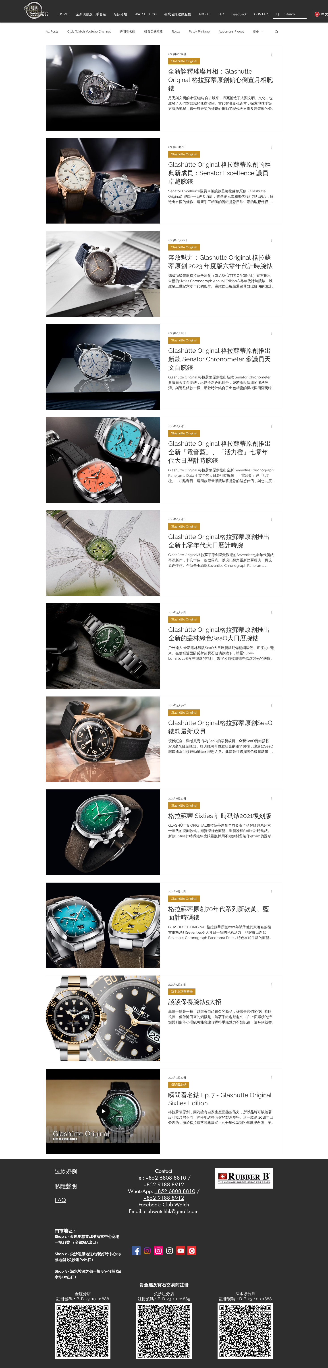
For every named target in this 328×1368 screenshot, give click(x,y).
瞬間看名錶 (127, 31)
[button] (276, 32)
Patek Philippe (199, 31)
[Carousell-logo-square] (191, 1250)
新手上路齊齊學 (182, 991)
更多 (256, 31)
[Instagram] (147, 1250)
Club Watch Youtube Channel (89, 31)
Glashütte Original (184, 61)
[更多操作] (273, 54)
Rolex (176, 31)
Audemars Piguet (231, 31)
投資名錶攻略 (153, 31)
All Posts (52, 31)
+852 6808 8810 (175, 1191)
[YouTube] (180, 1250)
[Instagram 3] (169, 1250)
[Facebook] (136, 1250)
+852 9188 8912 (163, 1198)
